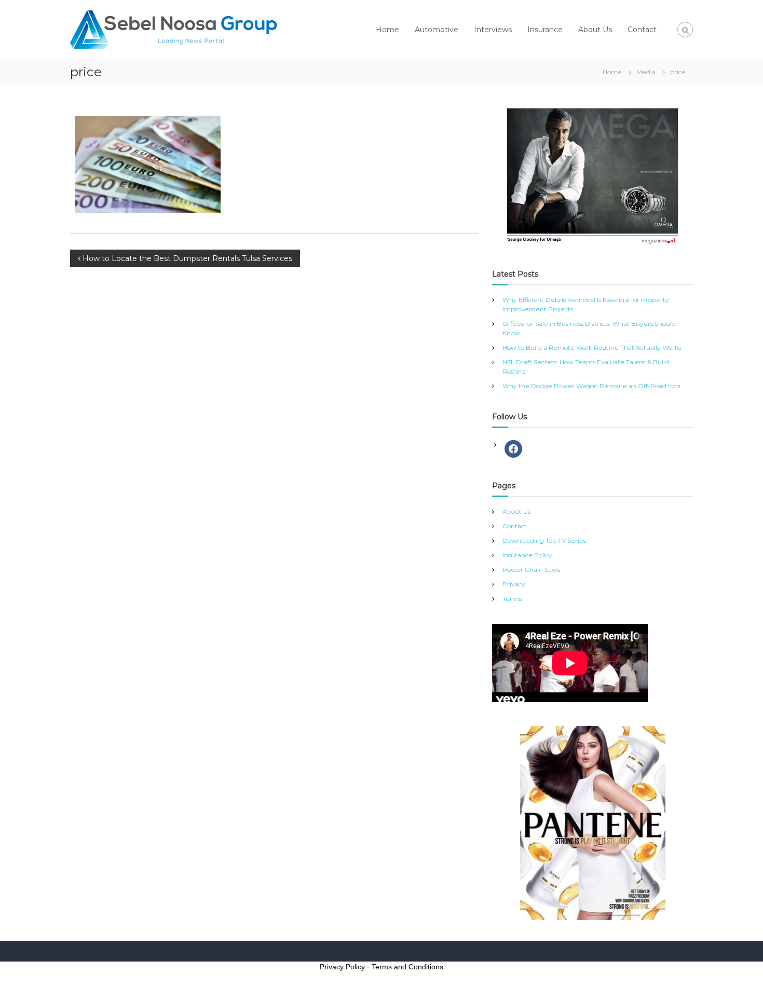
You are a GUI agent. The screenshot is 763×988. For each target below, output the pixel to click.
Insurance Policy (527, 555)
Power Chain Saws (531, 569)
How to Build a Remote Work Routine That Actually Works (591, 347)
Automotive (436, 29)
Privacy (513, 584)
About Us (595, 29)
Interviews (493, 29)
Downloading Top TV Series (544, 540)
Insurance (545, 29)
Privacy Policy (342, 967)
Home (387, 29)
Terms (512, 598)
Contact (642, 29)
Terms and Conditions (407, 967)
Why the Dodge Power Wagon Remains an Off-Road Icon (591, 386)
